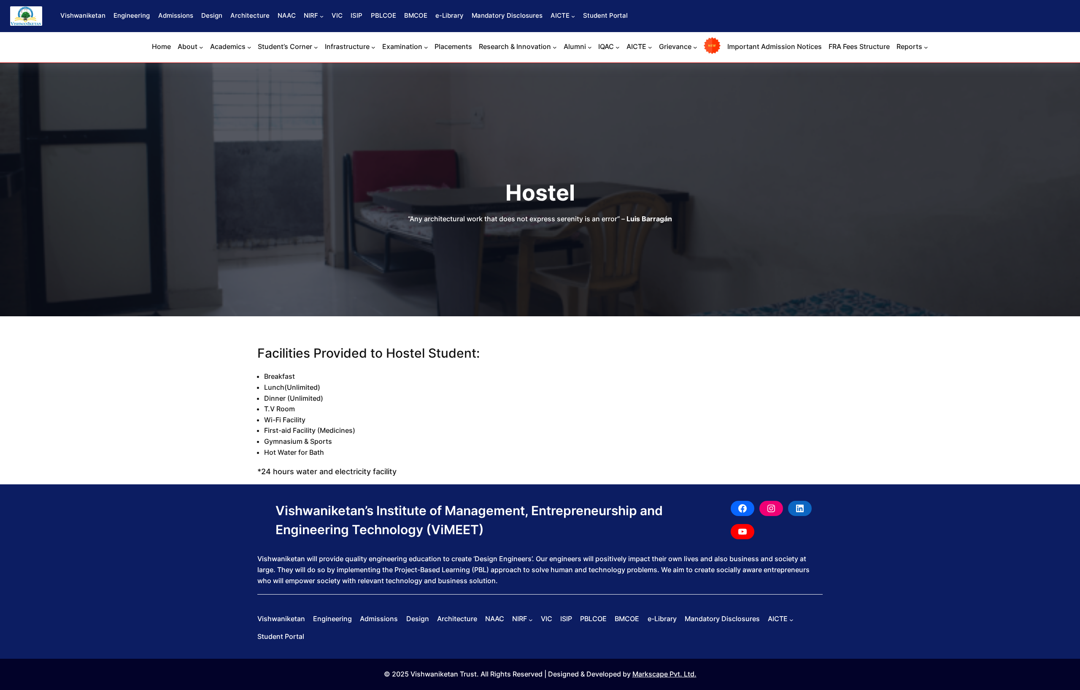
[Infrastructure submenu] (373, 47)
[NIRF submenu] (322, 16)
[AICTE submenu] (573, 16)
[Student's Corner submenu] (316, 47)
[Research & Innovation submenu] (555, 47)
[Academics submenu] (249, 47)
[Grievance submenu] (695, 47)
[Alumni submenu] (590, 47)
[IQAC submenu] (618, 47)
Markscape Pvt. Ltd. (664, 674)
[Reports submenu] (926, 47)
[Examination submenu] (426, 47)
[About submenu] (201, 47)
